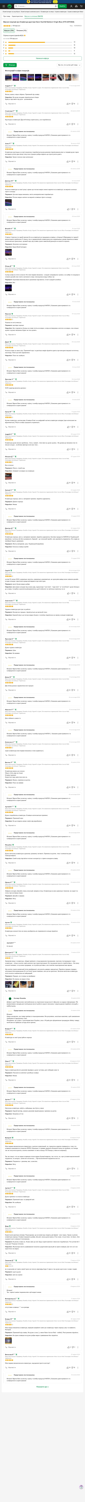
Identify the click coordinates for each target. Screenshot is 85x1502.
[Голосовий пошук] (56, 6)
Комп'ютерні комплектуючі (30, 11)
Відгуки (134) (9, 30)
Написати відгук (42, 58)
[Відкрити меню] (4, 6)
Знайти (62, 6)
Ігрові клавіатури (60, 11)
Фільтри (12, 65)
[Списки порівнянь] (76, 6)
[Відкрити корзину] (81, 6)
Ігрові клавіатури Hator (75, 11)
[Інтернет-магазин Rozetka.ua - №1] (9, 6)
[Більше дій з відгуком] (78, 104)
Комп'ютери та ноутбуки (11, 11)
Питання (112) (21, 30)
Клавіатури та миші (47, 11)
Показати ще (42, 1387)
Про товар (6, 16)
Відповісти (12, 104)
